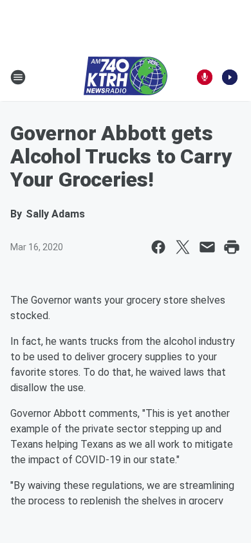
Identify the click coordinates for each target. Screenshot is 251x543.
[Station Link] (125, 77)
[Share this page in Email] (207, 247)
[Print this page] (232, 247)
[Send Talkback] (204, 77)
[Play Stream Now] (229, 77)
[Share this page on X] (183, 247)
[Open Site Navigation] (18, 77)
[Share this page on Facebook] (158, 247)
